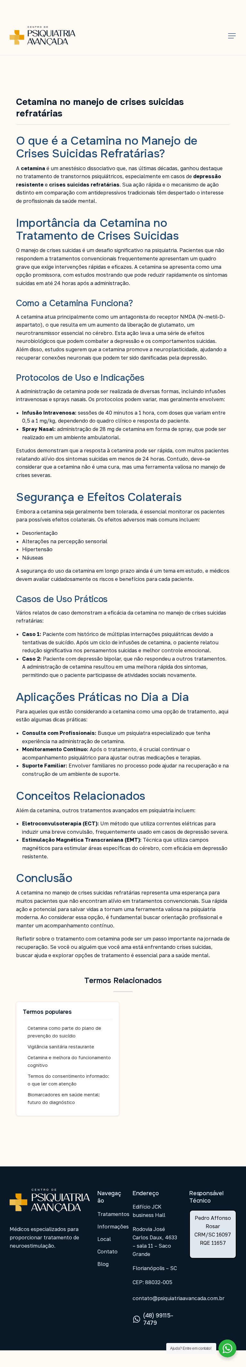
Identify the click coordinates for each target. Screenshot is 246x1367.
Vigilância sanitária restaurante (61, 1046)
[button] (231, 35)
